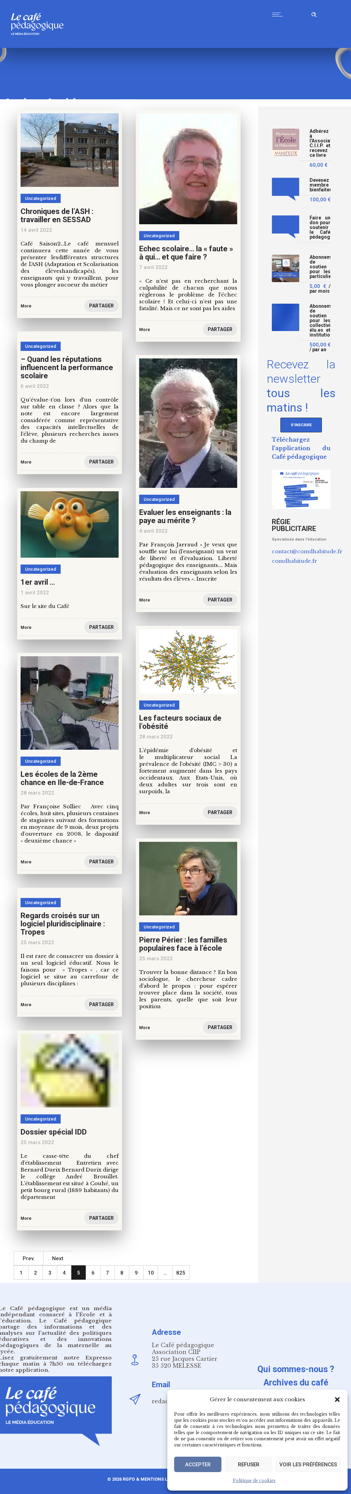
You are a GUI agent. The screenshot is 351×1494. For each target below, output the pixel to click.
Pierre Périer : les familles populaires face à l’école (183, 944)
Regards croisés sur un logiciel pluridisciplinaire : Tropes (63, 923)
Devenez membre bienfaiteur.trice (320, 185)
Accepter (198, 1464)
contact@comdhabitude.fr (307, 551)
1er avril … (38, 582)
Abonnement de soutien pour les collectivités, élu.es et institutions (320, 321)
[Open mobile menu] (279, 14)
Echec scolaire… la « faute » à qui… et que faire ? (186, 252)
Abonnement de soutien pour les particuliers (320, 267)
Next (57, 1258)
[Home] (40, 46)
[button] (337, 1399)
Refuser (248, 1464)
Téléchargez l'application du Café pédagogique (301, 448)
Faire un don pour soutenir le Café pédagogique (320, 227)
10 (151, 1273)
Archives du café (296, 1383)
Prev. (29, 1258)
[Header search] (314, 13)
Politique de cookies (254, 1480)
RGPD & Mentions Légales (153, 1479)
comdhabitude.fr (294, 561)
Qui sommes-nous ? (295, 1369)
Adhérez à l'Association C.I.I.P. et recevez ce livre (320, 143)
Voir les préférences (308, 1464)
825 (180, 1273)
